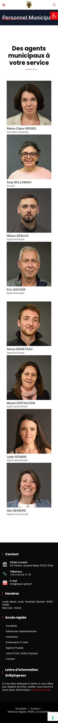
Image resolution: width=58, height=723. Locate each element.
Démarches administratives (21, 631)
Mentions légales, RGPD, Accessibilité (29, 711)
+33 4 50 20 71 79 (20, 574)
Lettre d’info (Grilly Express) (22, 653)
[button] (54, 16)
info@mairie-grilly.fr (21, 583)
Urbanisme (12, 636)
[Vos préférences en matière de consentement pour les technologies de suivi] (53, 718)
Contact (10, 658)
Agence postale (14, 647)
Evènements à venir (17, 642)
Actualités (11, 625)
